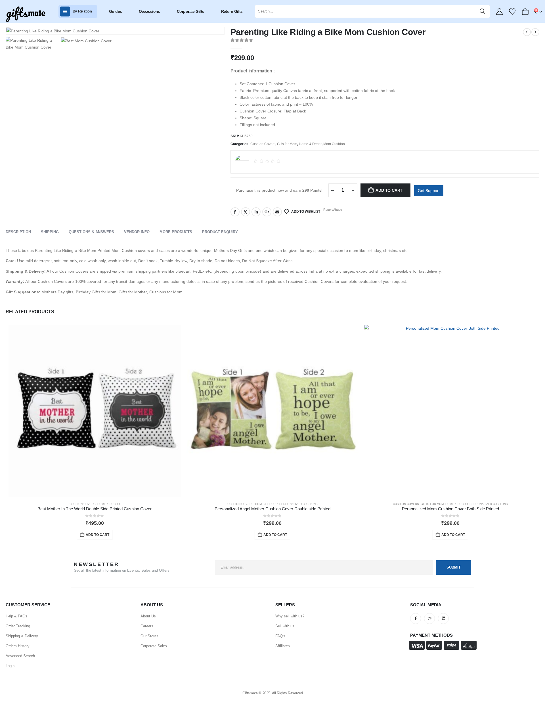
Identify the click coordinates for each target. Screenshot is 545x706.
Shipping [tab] (50, 232)
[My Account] (499, 11)
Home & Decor (310, 144)
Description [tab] (18, 232)
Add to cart (389, 190)
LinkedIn (256, 211)
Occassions (149, 11)
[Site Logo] (25, 14)
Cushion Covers (262, 144)
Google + (266, 211)
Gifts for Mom (287, 144)
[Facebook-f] (415, 618)
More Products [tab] (176, 232)
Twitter (245, 211)
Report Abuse (332, 209)
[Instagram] (429, 618)
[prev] (527, 32)
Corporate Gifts (190, 11)
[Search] (483, 11)
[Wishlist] (512, 11)
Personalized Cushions (298, 504)
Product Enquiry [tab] (220, 232)
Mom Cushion (334, 144)
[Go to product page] (95, 411)
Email (277, 211)
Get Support (429, 190)
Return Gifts (232, 11)
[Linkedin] (443, 618)
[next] (535, 32)
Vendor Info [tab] (137, 232)
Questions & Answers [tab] (91, 232)
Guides (115, 11)
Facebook (235, 211)
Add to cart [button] (97, 535)
